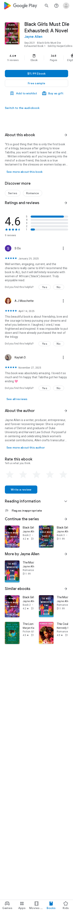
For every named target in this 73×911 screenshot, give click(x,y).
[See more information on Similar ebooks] (66, 589)
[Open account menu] (66, 6)
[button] (36, 83)
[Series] (12, 193)
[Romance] (32, 193)
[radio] (10, 474)
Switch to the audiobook (22, 108)
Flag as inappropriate (23, 511)
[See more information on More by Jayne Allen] (66, 554)
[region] (36, 57)
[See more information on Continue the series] (66, 519)
